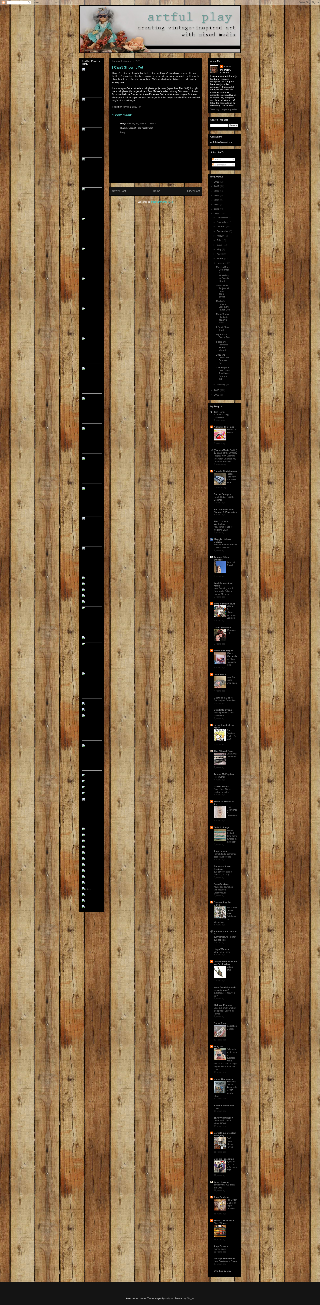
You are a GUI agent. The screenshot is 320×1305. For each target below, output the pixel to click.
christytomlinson (223, 1117)
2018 (217, 181)
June (220, 245)
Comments (220, 164)
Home (156, 191)
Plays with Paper (223, 650)
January (221, 384)
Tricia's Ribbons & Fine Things (224, 1221)
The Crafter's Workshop (221, 522)
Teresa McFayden (224, 774)
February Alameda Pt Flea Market (222, 345)
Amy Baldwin (221, 1197)
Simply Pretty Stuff (224, 603)
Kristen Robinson (224, 1105)
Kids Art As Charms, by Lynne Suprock (231, 612)
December (222, 217)
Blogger (190, 1298)
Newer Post (119, 191)
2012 (217, 209)
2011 (217, 213)
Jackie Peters (221, 786)
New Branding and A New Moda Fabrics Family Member (223, 591)
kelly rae (218, 1046)
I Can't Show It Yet (223, 328)
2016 (217, 191)
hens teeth (220, 674)
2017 (217, 186)
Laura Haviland (222, 627)
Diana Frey (220, 1023)
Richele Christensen (225, 471)
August (221, 235)
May (219, 249)
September (223, 231)
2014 (217, 200)
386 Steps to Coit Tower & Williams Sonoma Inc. (223, 373)
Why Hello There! (222, 952)
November (222, 222)
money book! (220, 1249)
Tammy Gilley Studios (221, 558)
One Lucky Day (222, 1271)
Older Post (193, 191)
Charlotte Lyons (223, 710)
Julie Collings (222, 827)
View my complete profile (223, 109)
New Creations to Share (225, 1261)
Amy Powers (221, 1246)
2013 (217, 204)
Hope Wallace (221, 949)
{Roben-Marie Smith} (225, 450)
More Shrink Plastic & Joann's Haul (222, 318)
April (219, 254)
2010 (217, 390)
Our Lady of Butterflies (225, 700)
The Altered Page (223, 751)
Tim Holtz (219, 412)
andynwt (169, 1298)
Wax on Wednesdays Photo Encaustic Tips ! (232, 659)
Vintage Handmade (224, 1258)
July (219, 240)
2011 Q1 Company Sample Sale (222, 358)
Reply (123, 132)
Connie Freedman (224, 1159)
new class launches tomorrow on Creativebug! (223, 890)
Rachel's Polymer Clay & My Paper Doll (223, 305)
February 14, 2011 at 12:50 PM (141, 123)
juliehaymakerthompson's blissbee (225, 963)
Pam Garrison (221, 884)
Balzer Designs (222, 494)
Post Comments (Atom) (162, 202)
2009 (217, 394)
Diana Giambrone (224, 1079)
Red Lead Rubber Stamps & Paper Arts (225, 510)
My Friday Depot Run (223, 336)
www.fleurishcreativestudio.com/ (225, 988)
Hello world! (219, 777)
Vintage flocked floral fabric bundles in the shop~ (232, 836)
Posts (217, 159)
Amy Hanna (220, 851)
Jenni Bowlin (221, 1182)
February (222, 263)
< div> (88, 889)
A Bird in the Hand (224, 427)
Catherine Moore (223, 697)
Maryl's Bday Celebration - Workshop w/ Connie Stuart (223, 274)
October (221, 226)
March (220, 258)
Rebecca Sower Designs (222, 867)
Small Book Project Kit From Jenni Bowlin (222, 291)
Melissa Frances (223, 1005)
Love (216, 1108)
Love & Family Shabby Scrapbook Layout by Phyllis (225, 1011)
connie (227, 66)
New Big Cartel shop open (232, 680)
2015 (217, 195)
